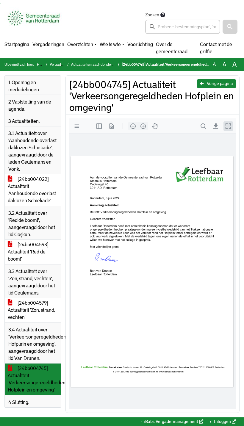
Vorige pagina (219, 83)
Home (41, 64)
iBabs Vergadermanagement (171, 421)
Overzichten (80, 44)
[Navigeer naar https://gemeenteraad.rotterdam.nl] (33, 22)
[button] (230, 27)
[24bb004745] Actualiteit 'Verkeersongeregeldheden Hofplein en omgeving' (34, 379)
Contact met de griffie (216, 48)
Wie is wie (110, 44)
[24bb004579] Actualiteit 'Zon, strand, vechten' (31, 310)
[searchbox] (182, 27)
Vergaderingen (48, 44)
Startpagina (16, 44)
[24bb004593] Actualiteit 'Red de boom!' (28, 251)
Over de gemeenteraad (171, 48)
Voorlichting (140, 44)
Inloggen (222, 421)
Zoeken (152, 14)
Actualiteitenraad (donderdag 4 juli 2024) (103, 64)
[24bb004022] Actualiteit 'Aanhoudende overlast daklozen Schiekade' (32, 190)
